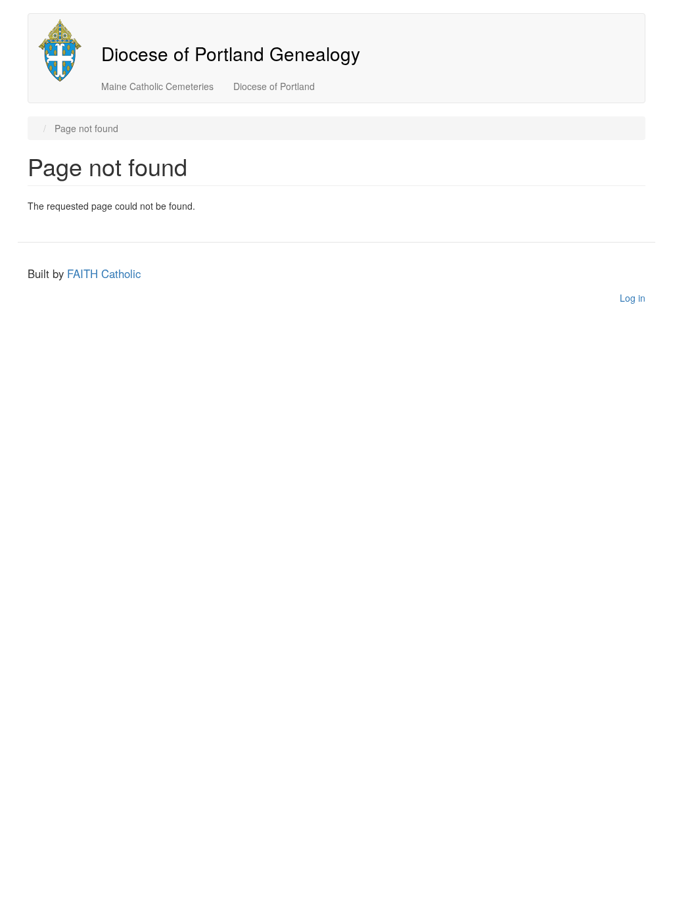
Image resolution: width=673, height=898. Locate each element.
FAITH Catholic (104, 273)
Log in (632, 297)
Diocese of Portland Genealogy (230, 53)
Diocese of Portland (274, 86)
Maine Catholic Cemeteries (157, 86)
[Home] (64, 50)
